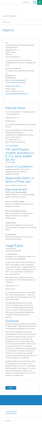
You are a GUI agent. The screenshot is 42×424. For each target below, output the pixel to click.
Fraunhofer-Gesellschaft (10, 16)
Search (34, 2)
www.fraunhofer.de (18, 80)
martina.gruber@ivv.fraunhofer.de (16, 93)
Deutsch (26, 2)
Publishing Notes (11, 411)
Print (11, 388)
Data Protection (10, 413)
